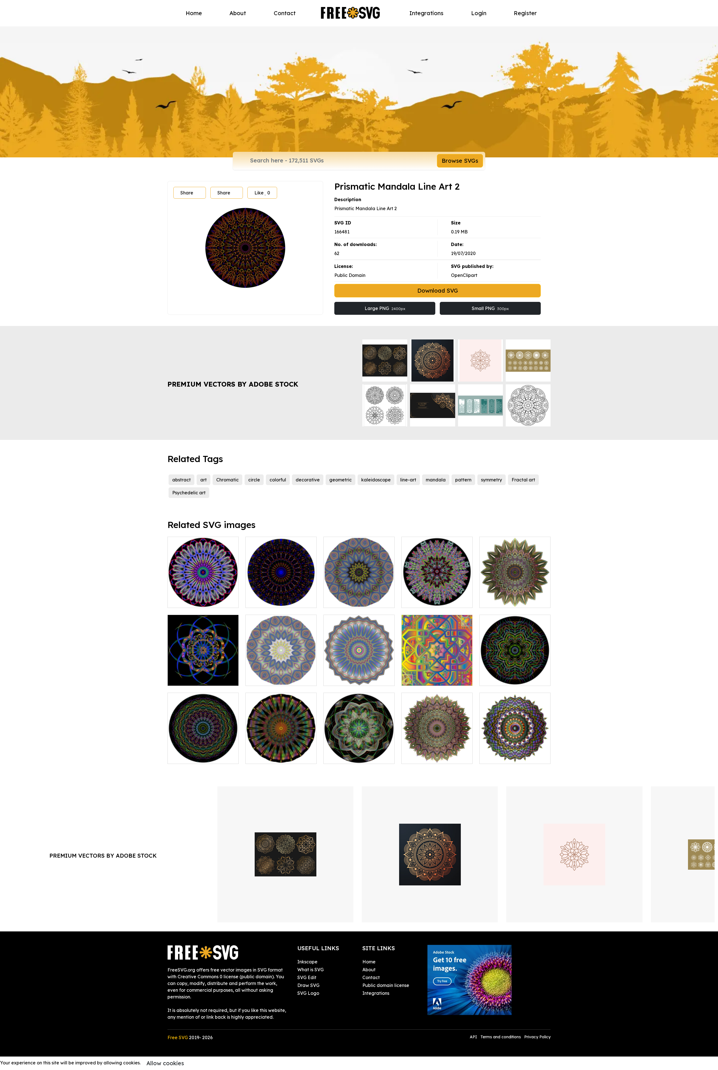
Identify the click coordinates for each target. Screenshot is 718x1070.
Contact (285, 13)
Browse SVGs (460, 160)
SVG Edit (306, 977)
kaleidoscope (376, 480)
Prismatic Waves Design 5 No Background (281, 675)
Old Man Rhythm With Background (359, 753)
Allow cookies (165, 1063)
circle (254, 480)
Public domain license (385, 985)
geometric (340, 480)
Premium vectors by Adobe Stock (232, 384)
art (203, 480)
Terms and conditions (500, 1036)
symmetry (491, 480)
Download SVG (437, 290)
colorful (278, 480)
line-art (408, 480)
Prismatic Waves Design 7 (357, 678)
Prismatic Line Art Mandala (514, 678)
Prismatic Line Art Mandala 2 (203, 753)
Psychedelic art (189, 492)
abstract (181, 480)
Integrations (426, 13)
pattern (463, 480)
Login (478, 13)
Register (525, 13)
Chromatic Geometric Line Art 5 (437, 675)
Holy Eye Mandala (505, 600)
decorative (308, 480)
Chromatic (227, 480)
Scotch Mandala (503, 756)
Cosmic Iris (263, 756)
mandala (436, 480)
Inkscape (307, 962)
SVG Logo (308, 993)
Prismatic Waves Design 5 (357, 600)
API (474, 1036)
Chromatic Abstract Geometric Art (203, 675)
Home (194, 13)
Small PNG (490, 308)
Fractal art (523, 480)
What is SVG (310, 969)
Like (262, 193)
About (237, 13)
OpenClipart (464, 275)
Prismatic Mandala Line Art (281, 600)
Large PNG (385, 308)
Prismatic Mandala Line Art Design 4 (203, 597)
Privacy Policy (537, 1036)
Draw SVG (308, 985)
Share (186, 193)
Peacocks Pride (424, 756)
